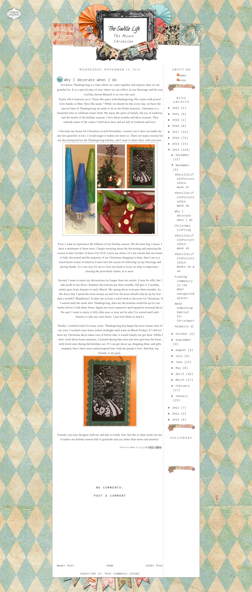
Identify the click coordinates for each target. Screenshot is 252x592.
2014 (176, 150)
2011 (176, 413)
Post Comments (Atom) (122, 573)
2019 (176, 120)
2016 (176, 138)
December (183, 155)
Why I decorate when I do (184, 216)
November (183, 165)
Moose (181, 80)
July (180, 356)
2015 (176, 144)
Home (109, 565)
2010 (176, 419)
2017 (176, 132)
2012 (176, 408)
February (183, 386)
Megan (181, 75)
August (182, 350)
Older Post (154, 565)
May (179, 368)
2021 (176, 114)
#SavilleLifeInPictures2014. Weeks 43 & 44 (184, 263)
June (180, 362)
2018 (176, 126)
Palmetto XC (184, 326)
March (181, 380)
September (183, 340)
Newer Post (65, 565)
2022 (176, 108)
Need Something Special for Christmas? (184, 312)
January (182, 396)
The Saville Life (124, 29)
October (183, 334)
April (181, 374)
